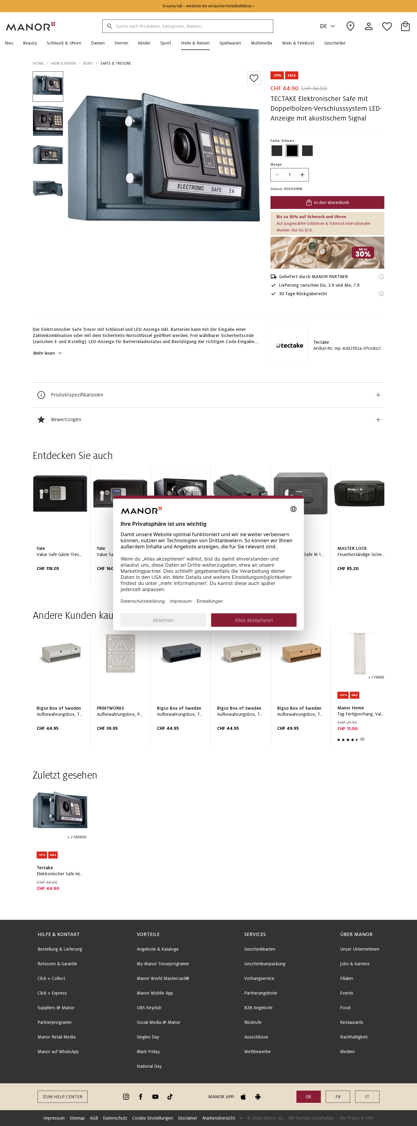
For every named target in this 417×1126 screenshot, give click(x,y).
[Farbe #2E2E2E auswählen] (276, 150)
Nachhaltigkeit (354, 1037)
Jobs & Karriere (355, 963)
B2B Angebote (258, 1007)
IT (367, 1096)
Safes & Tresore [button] (115, 63)
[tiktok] (170, 1097)
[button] (11, 43)
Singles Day (148, 1037)
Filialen (346, 978)
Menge (276, 164)
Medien (347, 1051)
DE (323, 26)
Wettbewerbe (257, 1051)
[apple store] (243, 1097)
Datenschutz (115, 1118)
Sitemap (77, 1118)
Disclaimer (188, 1118)
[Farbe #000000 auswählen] (292, 150)
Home (38, 63)
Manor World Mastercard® (163, 978)
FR (338, 1096)
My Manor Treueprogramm (163, 963)
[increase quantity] (302, 174)
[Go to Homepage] (31, 26)
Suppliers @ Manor (56, 1007)
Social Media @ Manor (158, 1022)
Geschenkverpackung (264, 963)
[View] (327, 253)
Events (346, 993)
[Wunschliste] (254, 78)
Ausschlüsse (256, 1037)
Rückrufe (253, 1022)
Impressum (54, 1118)
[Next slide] (362, 529)
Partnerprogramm (54, 1022)
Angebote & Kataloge (158, 949)
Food (345, 1007)
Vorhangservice (259, 978)
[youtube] (155, 1097)
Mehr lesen (44, 353)
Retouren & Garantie (57, 963)
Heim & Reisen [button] (63, 63)
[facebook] (141, 1097)
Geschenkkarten (259, 949)
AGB (94, 1118)
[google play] (258, 1097)
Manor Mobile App (155, 993)
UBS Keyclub (149, 1007)
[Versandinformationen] (381, 277)
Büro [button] (88, 63)
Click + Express (52, 993)
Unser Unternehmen (359, 949)
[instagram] (126, 1097)
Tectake (321, 342)
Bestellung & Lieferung (60, 949)
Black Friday (148, 1051)
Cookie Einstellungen (152, 1118)
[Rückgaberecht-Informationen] (381, 294)
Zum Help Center (62, 1096)
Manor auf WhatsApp (58, 1051)
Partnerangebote (260, 993)
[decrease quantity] (277, 174)
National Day (149, 1066)
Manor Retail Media (56, 1037)
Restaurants (351, 1022)
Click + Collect (51, 978)
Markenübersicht (218, 1118)
